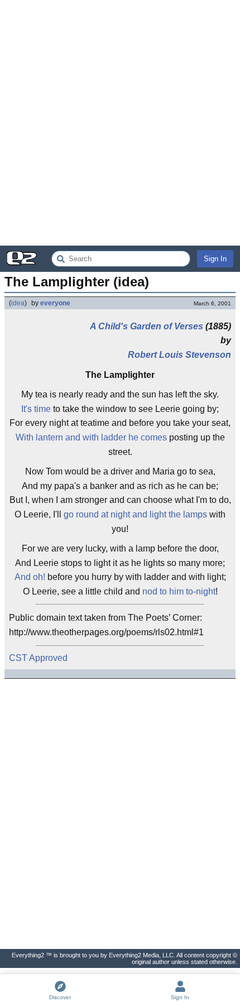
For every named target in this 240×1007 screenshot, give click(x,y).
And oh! (30, 577)
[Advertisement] (120, 123)
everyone (55, 303)
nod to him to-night (178, 591)
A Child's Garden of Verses (146, 326)
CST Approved (38, 658)
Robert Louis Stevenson (179, 354)
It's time (36, 409)
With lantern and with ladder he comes (91, 437)
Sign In (215, 259)
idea (18, 303)
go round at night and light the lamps (135, 514)
